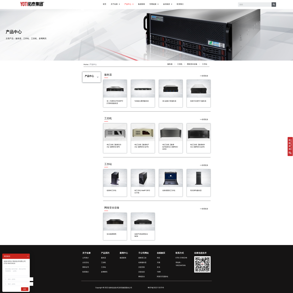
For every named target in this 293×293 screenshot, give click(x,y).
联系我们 (180, 4)
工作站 (204, 64)
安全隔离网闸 (111, 234)
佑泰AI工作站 (111, 190)
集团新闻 (141, 4)
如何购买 (166, 4)
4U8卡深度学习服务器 (198, 101)
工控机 (179, 64)
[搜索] (274, 4)
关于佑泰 (114, 4)
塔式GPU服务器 (196, 190)
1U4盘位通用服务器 (141, 101)
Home (86, 64)
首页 (104, 4)
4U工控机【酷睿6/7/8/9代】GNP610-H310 (170, 147)
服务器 (169, 64)
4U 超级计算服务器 (169, 101)
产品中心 (127, 4)
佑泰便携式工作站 (168, 190)
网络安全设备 (192, 64)
